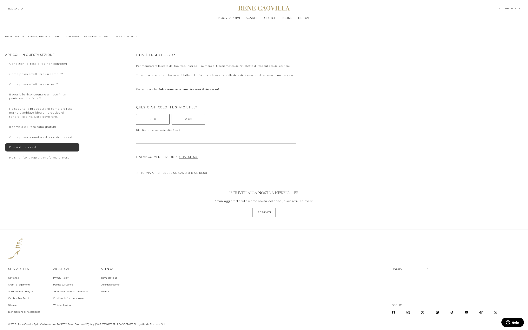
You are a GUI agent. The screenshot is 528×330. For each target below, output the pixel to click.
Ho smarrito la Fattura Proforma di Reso (39, 157)
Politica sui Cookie (63, 284)
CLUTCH (270, 18)
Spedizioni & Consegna (20, 291)
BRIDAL (304, 18)
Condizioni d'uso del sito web (69, 298)
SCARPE (252, 18)
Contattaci (13, 277)
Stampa (105, 291)
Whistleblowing (62, 305)
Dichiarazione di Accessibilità (24, 311)
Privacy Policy (60, 277)
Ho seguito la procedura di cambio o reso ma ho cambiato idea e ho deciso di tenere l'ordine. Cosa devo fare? (41, 112)
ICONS (287, 18)
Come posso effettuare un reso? (33, 84)
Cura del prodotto (110, 284)
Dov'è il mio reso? (23, 147)
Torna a (174, 172)
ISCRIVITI (264, 212)
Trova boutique (109, 277)
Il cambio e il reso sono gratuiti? (33, 126)
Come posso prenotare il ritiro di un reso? (41, 137)
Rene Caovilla (14, 36)
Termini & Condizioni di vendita (70, 291)
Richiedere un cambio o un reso (86, 36)
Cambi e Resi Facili (18, 298)
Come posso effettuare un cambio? (36, 74)
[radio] (153, 119)
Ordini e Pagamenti (19, 284)
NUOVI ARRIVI (229, 18)
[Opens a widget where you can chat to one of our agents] (512, 323)
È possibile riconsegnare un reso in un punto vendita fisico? (37, 96)
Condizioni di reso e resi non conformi (38, 63)
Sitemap (12, 305)
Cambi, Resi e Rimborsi (44, 36)
